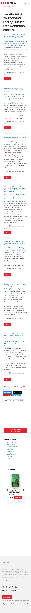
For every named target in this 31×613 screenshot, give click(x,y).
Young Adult (10, 449)
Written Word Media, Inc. (19, 604)
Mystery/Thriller (11, 444)
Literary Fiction (10, 453)
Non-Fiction (8, 402)
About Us (4, 600)
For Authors (9, 600)
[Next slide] (23, 490)
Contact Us (17, 600)
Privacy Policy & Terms (24, 600)
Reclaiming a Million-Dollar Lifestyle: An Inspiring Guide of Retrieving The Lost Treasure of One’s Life (15, 43)
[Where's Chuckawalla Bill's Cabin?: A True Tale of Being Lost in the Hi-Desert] (15, 89)
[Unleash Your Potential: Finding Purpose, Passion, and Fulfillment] (15, 243)
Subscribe (6, 597)
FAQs (13, 600)
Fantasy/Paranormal (12, 446)
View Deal (18, 497)
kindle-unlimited (18, 400)
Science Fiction (10, 451)
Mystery (15, 488)
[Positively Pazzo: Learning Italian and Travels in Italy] (15, 285)
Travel (23, 402)
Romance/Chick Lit (11, 442)
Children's (9, 456)
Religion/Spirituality (11, 454)
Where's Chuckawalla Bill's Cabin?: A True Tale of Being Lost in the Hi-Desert (15, 97)
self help (17, 402)
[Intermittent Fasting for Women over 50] (15, 137)
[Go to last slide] (7, 490)
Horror (8, 458)
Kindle (7, 78)
